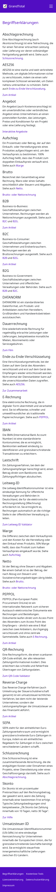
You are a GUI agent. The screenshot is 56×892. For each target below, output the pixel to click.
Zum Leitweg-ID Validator (17, 524)
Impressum (8, 885)
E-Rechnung (40, 636)
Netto (19, 188)
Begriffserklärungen (13, 873)
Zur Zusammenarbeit (14, 390)
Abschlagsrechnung (14, 777)
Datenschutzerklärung (37, 879)
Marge (20, 165)
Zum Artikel (9, 95)
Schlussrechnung (12, 58)
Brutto (19, 581)
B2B (4, 258)
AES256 (20, 384)
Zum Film (7, 350)
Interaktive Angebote (14, 131)
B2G (15, 221)
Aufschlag (15, 555)
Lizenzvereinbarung (12, 879)
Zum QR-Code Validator (16, 676)
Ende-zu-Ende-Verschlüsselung (27, 88)
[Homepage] (50, 6)
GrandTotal (17, 6)
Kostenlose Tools (34, 873)
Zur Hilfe (7, 817)
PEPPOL (44, 417)
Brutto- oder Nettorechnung (19, 194)
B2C (4, 221)
